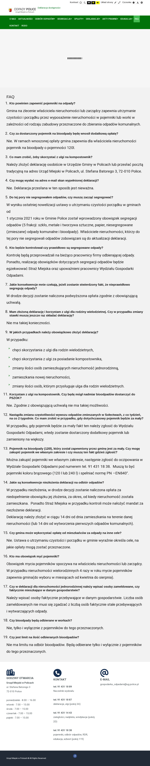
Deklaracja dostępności (49, 8)
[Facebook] (75, 756)
